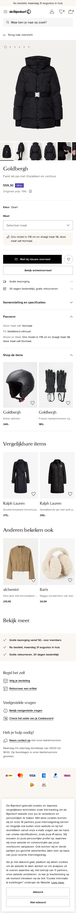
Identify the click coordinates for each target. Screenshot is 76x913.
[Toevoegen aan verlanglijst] (68, 259)
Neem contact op (19, 740)
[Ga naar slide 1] (5, 47)
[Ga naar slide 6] (29, 47)
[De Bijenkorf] (20, 11)
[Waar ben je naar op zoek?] (8, 22)
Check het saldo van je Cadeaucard (31, 718)
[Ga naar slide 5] (24, 47)
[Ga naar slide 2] (10, 47)
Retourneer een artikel (23, 688)
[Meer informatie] (30, 191)
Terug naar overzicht (20, 34)
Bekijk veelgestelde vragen (25, 710)
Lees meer (57, 882)
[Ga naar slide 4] (19, 47)
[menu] (5, 12)
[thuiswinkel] (44, 787)
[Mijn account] (51, 11)
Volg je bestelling (19, 681)
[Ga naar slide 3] (14, 47)
